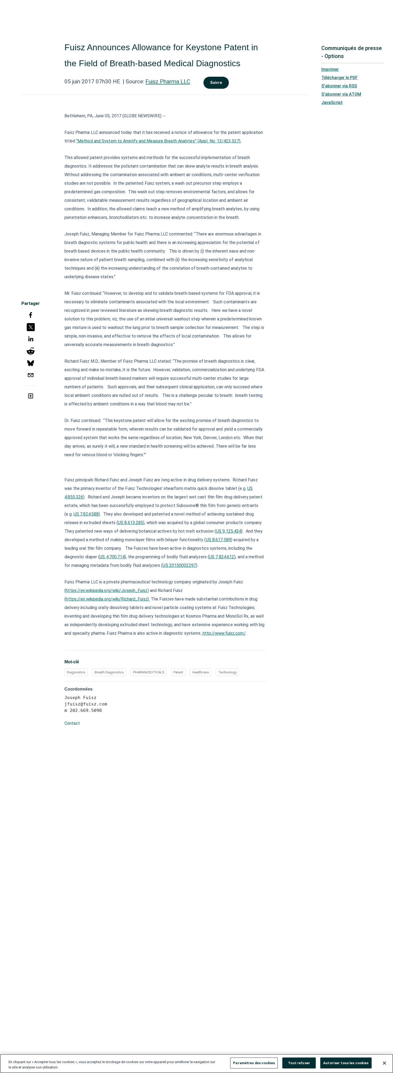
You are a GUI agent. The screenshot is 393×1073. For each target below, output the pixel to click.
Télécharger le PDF (339, 77)
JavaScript (332, 102)
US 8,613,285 (130, 522)
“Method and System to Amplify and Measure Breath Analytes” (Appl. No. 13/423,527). (158, 141)
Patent (178, 672)
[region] (196, 1063)
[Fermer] (384, 1063)
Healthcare (200, 672)
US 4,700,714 (112, 556)
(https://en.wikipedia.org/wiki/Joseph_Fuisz (105, 590)
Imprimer (330, 69)
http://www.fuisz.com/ (224, 633)
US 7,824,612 (221, 556)
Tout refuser (299, 1063)
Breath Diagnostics (109, 672)
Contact (72, 723)
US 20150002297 (179, 565)
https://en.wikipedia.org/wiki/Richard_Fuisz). (108, 599)
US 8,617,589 (218, 539)
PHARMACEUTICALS (148, 672)
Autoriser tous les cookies (345, 1063)
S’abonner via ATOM (341, 94)
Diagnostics (76, 672)
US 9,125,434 (228, 531)
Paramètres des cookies (254, 1063)
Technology (227, 672)
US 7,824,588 (86, 514)
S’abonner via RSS (339, 85)
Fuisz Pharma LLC (167, 81)
